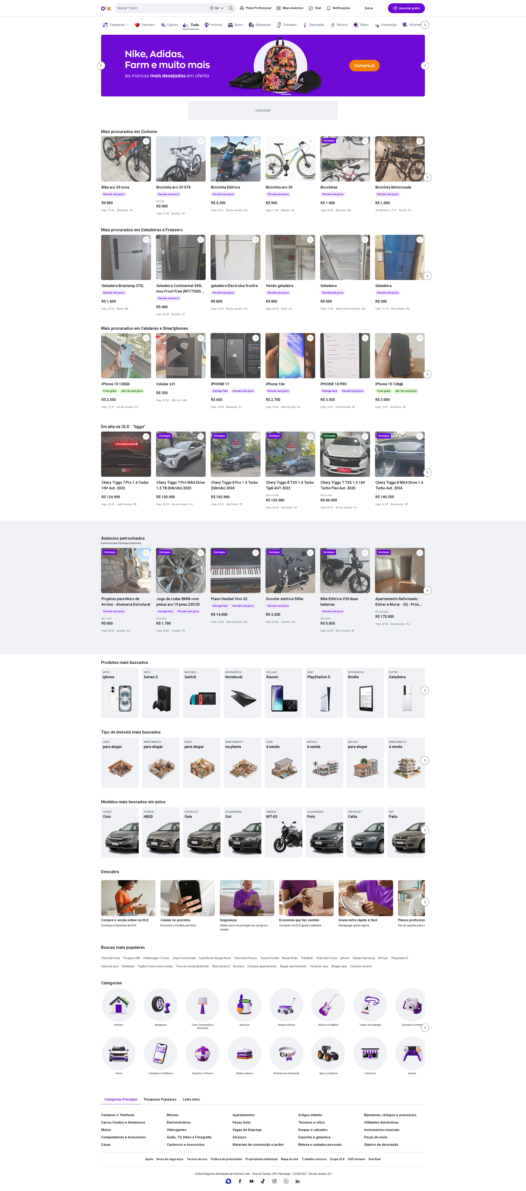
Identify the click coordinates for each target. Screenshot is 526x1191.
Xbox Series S (221, 966)
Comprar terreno (361, 966)
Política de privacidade (226, 1159)
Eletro (364, 25)
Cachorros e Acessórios (186, 1145)
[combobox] (175, 8)
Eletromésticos (179, 1122)
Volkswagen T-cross (156, 958)
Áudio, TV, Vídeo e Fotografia (189, 1137)
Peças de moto (376, 1137)
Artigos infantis (310, 1115)
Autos (239, 25)
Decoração (316, 25)
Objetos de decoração (381, 1145)
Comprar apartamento (262, 966)
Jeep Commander (184, 958)
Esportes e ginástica (314, 1137)
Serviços (239, 1137)
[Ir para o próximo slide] (427, 177)
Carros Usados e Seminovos (123, 1122)
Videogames (176, 1130)
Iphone (344, 958)
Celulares (290, 25)
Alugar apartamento (293, 966)
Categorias (117, 25)
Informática (417, 25)
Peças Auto (241, 1122)
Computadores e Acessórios (123, 1137)
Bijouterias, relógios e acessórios (390, 1115)
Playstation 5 (399, 958)
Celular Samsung (364, 958)
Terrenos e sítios (311, 1122)
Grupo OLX (337, 1159)
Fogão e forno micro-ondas (155, 966)
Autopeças (263, 25)
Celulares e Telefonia (117, 1115)
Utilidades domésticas (381, 1122)
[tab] (121, 1099)
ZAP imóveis (356, 1159)
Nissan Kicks (290, 958)
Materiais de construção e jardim (258, 1145)
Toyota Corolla (269, 958)
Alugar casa (339, 966)
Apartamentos (244, 1115)
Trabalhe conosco (314, 1159)
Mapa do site (289, 1159)
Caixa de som (110, 966)
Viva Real (374, 1159)
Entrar (369, 8)
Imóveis (216, 25)
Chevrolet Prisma (245, 958)
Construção (389, 25)
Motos (106, 1130)
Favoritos (148, 25)
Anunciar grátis (409, 8)
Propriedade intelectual (261, 1159)
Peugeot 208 (131, 958)
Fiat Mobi (307, 958)
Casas (106, 1145)
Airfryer (383, 958)
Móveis (342, 25)
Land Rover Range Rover (215, 958)
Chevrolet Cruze (326, 958)
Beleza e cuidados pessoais (320, 1145)
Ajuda (149, 1159)
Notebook (128, 966)
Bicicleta (238, 966)
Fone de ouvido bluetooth (192, 966)
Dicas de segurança (169, 1159)
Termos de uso (197, 1159)
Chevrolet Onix (110, 958)
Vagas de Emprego (247, 1130)
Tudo (194, 25)
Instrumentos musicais (381, 1130)
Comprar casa (319, 966)
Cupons (172, 25)
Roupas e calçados (313, 1130)
